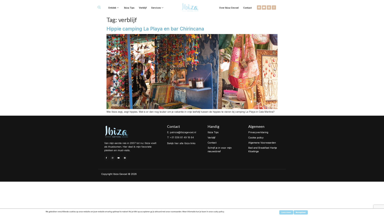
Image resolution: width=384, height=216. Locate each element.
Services (156, 7)
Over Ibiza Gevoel (229, 7)
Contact (247, 7)
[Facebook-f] (106, 158)
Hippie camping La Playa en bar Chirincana (155, 29)
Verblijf (143, 7)
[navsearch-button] (99, 7)
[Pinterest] (269, 7)
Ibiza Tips (129, 7)
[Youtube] (264, 7)
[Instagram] (274, 7)
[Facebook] (259, 7)
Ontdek (112, 7)
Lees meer (286, 212)
